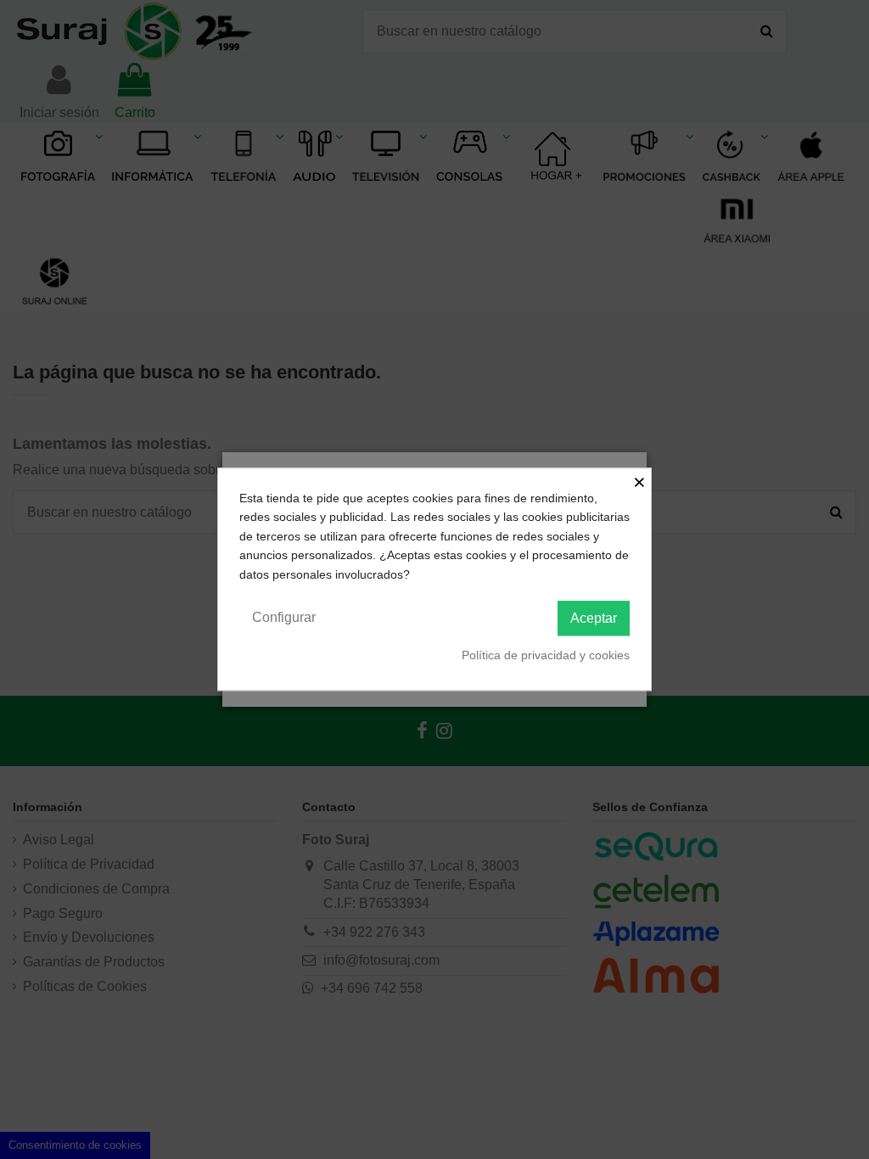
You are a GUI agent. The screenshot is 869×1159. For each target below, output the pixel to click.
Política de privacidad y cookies (546, 655)
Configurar (284, 617)
